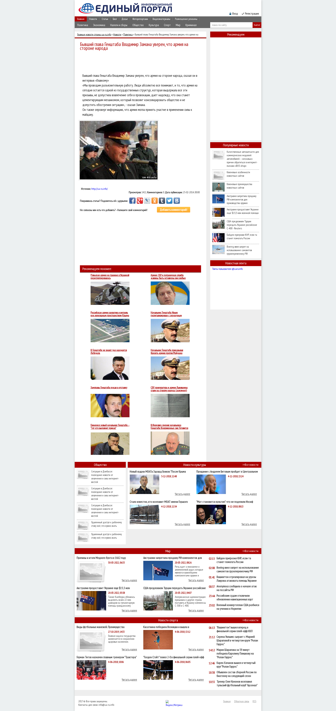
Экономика (99, 25)
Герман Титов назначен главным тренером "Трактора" (107, 657)
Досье (125, 19)
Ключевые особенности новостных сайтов (238, 173)
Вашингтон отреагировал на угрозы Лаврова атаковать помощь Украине (237, 578)
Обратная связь (241, 701)
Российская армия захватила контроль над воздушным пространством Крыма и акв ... (110, 314)
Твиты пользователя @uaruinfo (227, 269)
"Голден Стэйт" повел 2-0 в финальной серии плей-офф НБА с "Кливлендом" (173, 657)
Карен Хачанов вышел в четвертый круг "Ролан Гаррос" (236, 664)
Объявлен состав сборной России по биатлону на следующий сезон (237, 674)
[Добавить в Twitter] (169, 201)
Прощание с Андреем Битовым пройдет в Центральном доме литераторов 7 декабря (227, 471)
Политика (82, 25)
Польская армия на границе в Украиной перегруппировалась (110, 277)
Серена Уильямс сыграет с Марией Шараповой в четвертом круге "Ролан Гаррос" (237, 640)
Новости (93, 19)
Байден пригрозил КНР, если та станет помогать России (242, 236)
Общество (138, 25)
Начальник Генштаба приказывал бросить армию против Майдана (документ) (167, 352)
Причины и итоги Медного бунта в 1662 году (101, 557)
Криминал (191, 25)
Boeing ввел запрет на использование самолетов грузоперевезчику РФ (239, 250)
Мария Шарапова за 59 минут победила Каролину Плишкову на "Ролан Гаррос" (235, 653)
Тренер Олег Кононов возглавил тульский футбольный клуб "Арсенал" (237, 683)
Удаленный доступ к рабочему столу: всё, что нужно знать (106, 524)
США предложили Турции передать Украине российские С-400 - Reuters (242, 225)
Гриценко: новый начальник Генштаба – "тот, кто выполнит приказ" (110, 427)
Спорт (167, 25)
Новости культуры (194, 464)
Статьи (105, 19)
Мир (178, 25)
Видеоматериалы (161, 19)
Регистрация (252, 13)
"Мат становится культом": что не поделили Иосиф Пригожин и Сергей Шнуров (224, 501)
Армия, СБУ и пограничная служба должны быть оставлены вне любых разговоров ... (168, 277)
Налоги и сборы (118, 25)
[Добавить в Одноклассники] (154, 201)
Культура (154, 25)
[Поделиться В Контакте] (177, 201)
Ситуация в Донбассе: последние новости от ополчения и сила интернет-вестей (105, 477)
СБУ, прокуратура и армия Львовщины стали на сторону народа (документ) (169, 389)
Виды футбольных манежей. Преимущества (100, 626)
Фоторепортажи (140, 19)
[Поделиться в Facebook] (132, 201)
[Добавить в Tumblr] (162, 201)
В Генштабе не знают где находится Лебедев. (109, 352)
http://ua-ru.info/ (99, 189)
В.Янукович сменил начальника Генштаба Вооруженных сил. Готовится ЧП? (169, 427)
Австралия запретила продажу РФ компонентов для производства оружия (241, 199)
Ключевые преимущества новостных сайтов (239, 185)
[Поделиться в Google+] (140, 201)
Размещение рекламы (186, 19)
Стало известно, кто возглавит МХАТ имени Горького (159, 501)
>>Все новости (250, 465)
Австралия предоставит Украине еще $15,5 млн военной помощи (243, 211)
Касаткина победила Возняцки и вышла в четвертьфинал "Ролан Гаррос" (166, 626)
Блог (115, 19)
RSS (254, 701)
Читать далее (182, 494)
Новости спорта (168, 620)
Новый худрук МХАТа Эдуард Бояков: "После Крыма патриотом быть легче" (158, 471)
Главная (80, 19)
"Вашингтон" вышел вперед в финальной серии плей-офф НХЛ (235, 629)
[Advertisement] (141, 62)
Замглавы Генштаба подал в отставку (109, 387)
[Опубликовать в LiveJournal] (147, 201)
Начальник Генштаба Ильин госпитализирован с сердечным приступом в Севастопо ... (166, 314)
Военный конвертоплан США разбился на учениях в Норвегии (238, 606)
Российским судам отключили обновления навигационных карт (235, 597)
